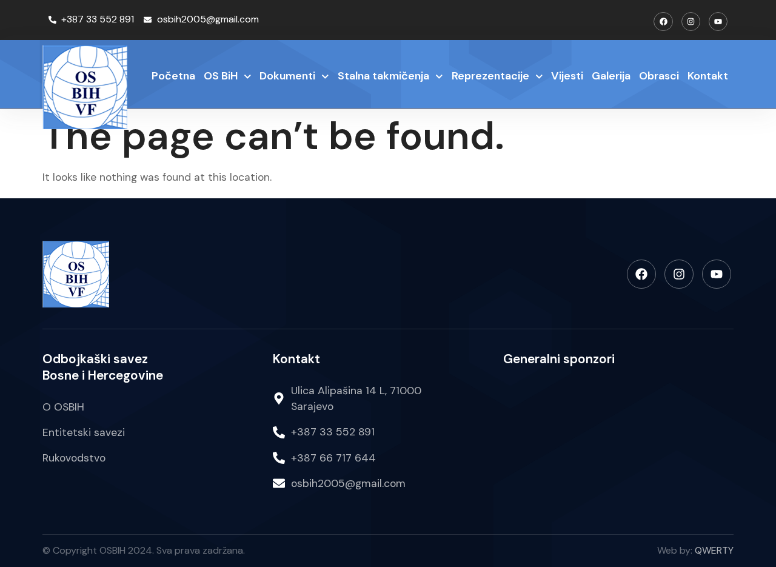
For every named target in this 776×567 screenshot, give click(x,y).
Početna (173, 76)
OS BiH (221, 76)
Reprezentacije (490, 76)
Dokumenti (287, 76)
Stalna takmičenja (383, 76)
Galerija (611, 76)
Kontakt (707, 76)
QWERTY (714, 550)
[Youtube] (718, 21)
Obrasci (659, 76)
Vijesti (567, 76)
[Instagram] (690, 21)
